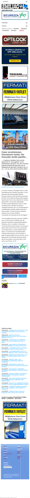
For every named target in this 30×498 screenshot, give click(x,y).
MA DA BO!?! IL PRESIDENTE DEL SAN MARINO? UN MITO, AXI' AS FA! (14, 345)
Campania (5, 450)
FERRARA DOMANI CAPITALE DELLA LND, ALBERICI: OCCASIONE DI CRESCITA (14, 388)
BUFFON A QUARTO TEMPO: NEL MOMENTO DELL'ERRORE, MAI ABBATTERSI (14, 380)
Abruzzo (5, 446)
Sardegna (19, 451)
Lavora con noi (7, 465)
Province (7, 22)
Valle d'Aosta (19, 448)
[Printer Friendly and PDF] (4, 280)
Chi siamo (6, 464)
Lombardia (6, 457)
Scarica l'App (15, 60)
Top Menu (5, 1)
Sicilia (18, 452)
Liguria (5, 456)
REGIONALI (24, 28)
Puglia (18, 450)
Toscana (19, 453)
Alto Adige (19, 456)
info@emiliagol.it (7, 489)
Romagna (5, 452)
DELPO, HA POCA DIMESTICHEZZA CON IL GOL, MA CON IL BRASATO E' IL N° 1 (14, 336)
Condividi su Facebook (9, 276)
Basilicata (5, 447)
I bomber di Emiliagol (15, 264)
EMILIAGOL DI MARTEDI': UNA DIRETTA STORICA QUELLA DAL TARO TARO (14, 356)
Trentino (18, 454)
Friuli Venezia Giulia (7, 453)
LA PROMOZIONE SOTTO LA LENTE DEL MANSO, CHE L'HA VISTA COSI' (15, 352)
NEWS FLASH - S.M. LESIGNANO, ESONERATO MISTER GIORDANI (12, 361)
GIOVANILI (13, 30)
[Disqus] (15, 307)
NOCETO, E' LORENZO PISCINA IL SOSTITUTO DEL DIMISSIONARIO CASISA (15, 383)
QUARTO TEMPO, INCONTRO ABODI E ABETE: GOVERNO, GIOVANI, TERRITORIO (14, 375)
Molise (18, 446)
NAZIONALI (16, 28)
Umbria (18, 457)
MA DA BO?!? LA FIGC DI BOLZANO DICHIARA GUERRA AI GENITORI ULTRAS (15, 365)
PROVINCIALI (5, 30)
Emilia (5, 451)
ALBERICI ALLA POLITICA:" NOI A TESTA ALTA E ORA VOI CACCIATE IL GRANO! (15, 332)
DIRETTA (22, 30)
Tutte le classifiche (15, 271)
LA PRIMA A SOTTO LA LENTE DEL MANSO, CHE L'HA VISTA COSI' (14, 348)
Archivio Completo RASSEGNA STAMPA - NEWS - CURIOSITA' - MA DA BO (14, 398)
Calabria (5, 448)
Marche (5, 458)
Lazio (5, 454)
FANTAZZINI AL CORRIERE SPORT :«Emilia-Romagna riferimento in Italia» (13, 341)
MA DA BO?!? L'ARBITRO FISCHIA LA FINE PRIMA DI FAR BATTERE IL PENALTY (15, 370)
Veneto (18, 458)
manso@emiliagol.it (8, 490)
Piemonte (19, 447)
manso (16, 283)
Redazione (6, 462)
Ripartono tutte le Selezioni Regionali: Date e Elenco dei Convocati (13, 392)
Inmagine (12, 493)
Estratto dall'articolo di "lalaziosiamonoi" (13, 187)
